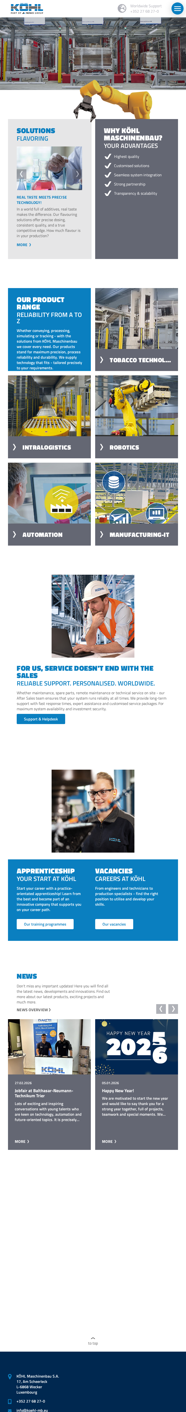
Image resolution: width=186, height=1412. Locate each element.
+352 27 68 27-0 (30, 1401)
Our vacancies (114, 929)
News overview (32, 1015)
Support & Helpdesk (41, 724)
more (26, 250)
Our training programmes (45, 929)
